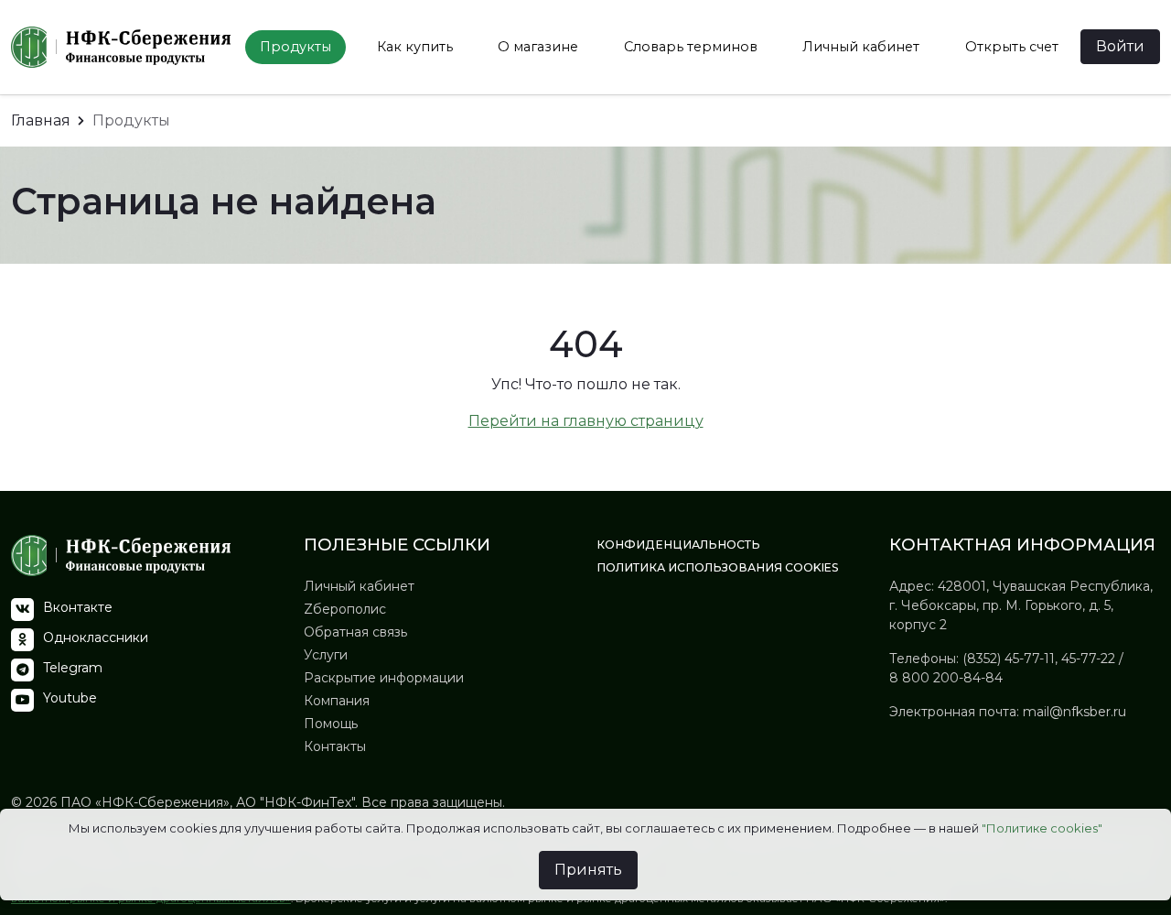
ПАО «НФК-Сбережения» (143, 802)
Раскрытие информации (384, 678)
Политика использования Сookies (717, 567)
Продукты (295, 46)
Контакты (335, 746)
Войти (1120, 46)
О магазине (538, 46)
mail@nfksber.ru (1074, 711)
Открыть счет (1011, 46)
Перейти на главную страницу (586, 421)
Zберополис (345, 609)
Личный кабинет (860, 46)
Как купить (415, 46)
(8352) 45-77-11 (1008, 658)
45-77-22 (1088, 658)
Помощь (331, 723)
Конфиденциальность (678, 544)
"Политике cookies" (1042, 828)
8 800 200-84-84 (946, 678)
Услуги (326, 655)
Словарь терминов (690, 46)
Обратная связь (355, 632)
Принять (588, 869)
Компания (337, 700)
